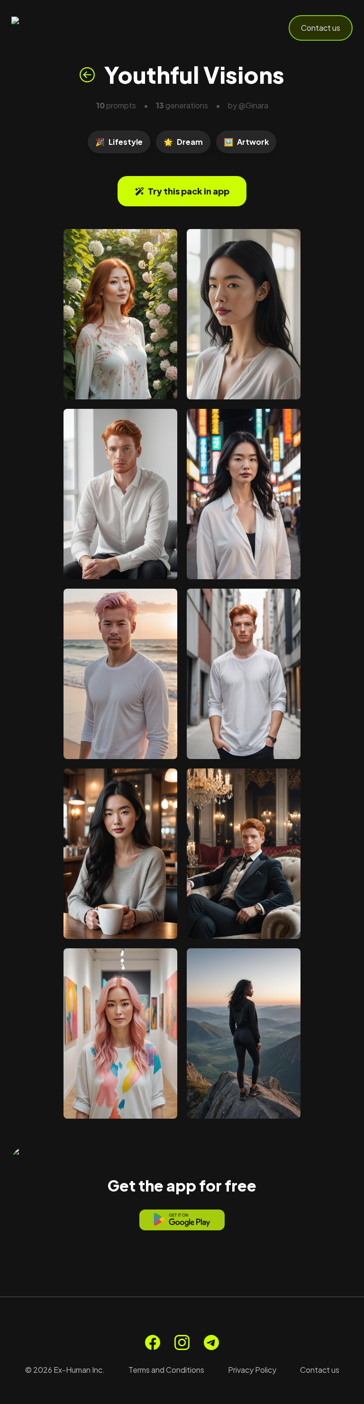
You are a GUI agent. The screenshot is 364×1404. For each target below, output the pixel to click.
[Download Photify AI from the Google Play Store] (182, 1220)
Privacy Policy (252, 1370)
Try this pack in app (188, 190)
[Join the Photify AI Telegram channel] (211, 1342)
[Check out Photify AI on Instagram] (182, 1342)
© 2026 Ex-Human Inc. (65, 1370)
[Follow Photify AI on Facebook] (152, 1342)
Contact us (320, 28)
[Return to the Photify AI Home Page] (57, 28)
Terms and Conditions (166, 1370)
